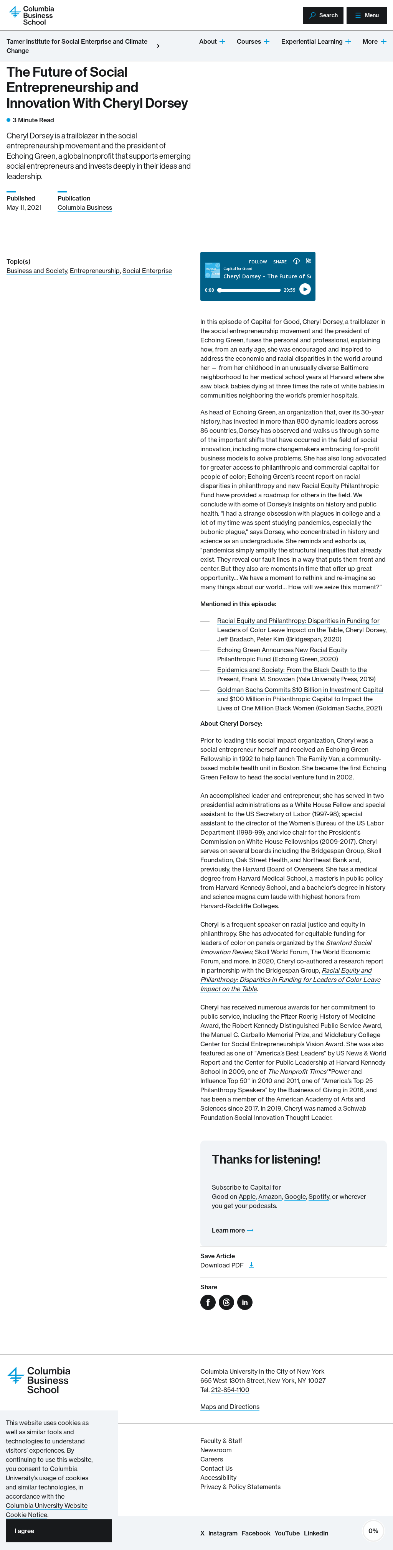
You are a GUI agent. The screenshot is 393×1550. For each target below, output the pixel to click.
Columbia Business (85, 207)
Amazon (270, 1196)
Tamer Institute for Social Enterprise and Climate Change (77, 46)
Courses (249, 41)
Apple (247, 1196)
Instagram (223, 1533)
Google (295, 1196)
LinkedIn (316, 1533)
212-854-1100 (230, 1390)
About (208, 41)
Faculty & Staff (221, 1441)
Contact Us (216, 1468)
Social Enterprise (147, 270)
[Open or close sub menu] (222, 41)
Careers (211, 1459)
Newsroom (216, 1450)
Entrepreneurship (95, 270)
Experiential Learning (312, 41)
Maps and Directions (229, 1406)
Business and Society (37, 270)
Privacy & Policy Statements (240, 1487)
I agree (24, 1531)
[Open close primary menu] (158, 46)
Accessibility (218, 1477)
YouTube (287, 1533)
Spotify (319, 1196)
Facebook (256, 1533)
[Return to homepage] (38, 1380)
